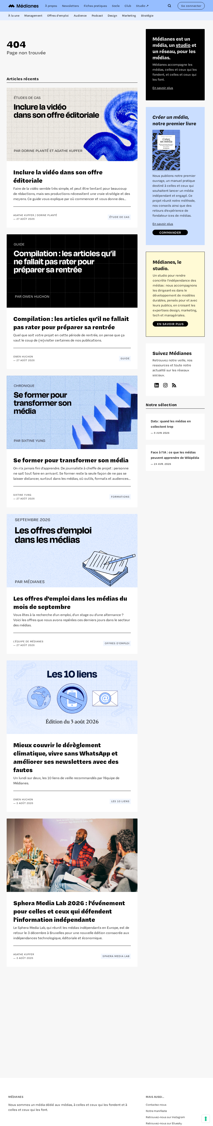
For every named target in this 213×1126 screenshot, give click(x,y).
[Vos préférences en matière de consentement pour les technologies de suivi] (206, 1119)
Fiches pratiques (95, 6)
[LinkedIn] (156, 385)
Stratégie (147, 15)
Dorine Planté (47, 215)
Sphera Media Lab (116, 956)
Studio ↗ (142, 6)
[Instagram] (165, 385)
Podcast (97, 15)
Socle (116, 6)
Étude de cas (119, 217)
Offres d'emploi (58, 15)
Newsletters (70, 6)
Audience (80, 15)
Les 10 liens (120, 801)
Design (112, 15)
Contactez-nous (156, 1104)
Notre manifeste (156, 1111)
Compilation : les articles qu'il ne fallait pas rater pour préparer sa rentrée (71, 322)
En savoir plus (162, 88)
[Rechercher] (170, 5)
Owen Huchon (23, 356)
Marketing (129, 15)
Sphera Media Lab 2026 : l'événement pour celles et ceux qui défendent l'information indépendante (69, 910)
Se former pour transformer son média (71, 460)
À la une (13, 15)
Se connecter (191, 6)
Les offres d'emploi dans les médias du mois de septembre (70, 602)
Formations (120, 496)
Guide (125, 358)
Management (33, 15)
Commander (170, 232)
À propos (51, 6)
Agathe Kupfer (23, 215)
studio (183, 45)
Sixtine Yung (22, 494)
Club (128, 6)
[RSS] (174, 385)
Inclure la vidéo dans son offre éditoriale (58, 176)
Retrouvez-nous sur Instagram (165, 1117)
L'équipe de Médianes (28, 641)
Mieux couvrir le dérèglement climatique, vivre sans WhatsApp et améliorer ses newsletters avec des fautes (66, 757)
